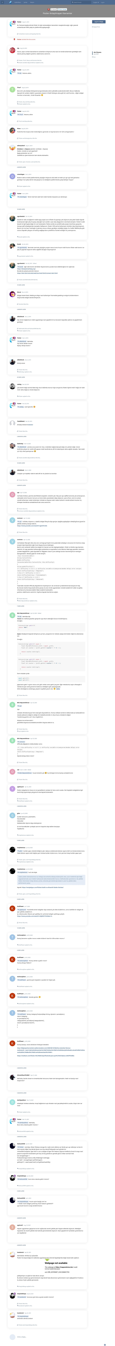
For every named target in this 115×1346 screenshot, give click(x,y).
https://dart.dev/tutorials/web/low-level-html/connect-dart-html (37, 273)
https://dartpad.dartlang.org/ (26, 269)
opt (20, 521)
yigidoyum (22, 910)
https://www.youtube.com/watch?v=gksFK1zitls (32, 526)
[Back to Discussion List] (2, 2)
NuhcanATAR (23, 1179)
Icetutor (30, 425)
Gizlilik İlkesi (17, 2)
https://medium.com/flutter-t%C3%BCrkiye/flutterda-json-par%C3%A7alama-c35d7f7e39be (45, 1056)
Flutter (21, 1147)
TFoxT (21, 114)
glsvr (20, 851)
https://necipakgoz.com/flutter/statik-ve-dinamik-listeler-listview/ (43, 887)
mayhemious (23, 872)
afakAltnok (22, 341)
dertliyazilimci (23, 1122)
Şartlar (25, 2)
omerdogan (23, 197)
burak (21, 267)
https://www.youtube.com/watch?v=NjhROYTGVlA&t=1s (34, 916)
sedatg (21, 407)
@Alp (58, 689)
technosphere (23, 961)
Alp (20, 73)
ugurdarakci (23, 247)
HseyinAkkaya (23, 1201)
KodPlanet (22, 980)
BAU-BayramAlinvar (25, 773)
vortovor (22, 742)
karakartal (22, 1297)
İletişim (32, 2)
